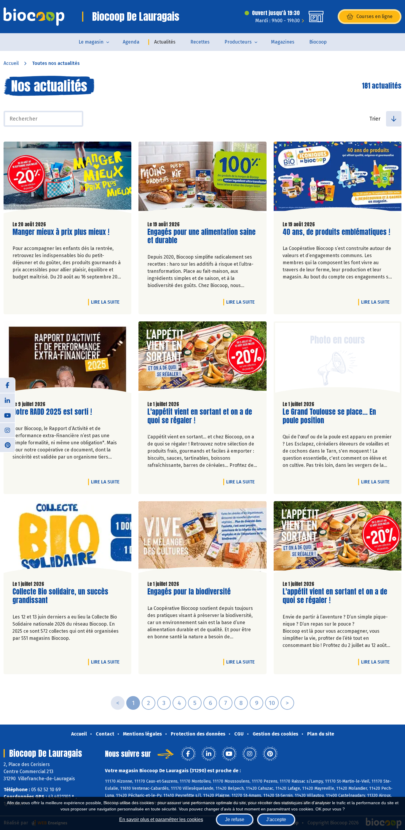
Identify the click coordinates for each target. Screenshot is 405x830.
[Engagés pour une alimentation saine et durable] (202, 179)
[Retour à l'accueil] (34, 16)
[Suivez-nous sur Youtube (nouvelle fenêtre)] (7, 415)
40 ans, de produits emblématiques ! (336, 232)
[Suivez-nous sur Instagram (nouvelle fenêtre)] (7, 429)
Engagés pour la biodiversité (189, 591)
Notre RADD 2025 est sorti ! (52, 412)
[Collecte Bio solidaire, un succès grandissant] (67, 538)
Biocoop (318, 42)
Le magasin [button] (91, 42)
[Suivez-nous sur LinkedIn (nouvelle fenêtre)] (7, 400)
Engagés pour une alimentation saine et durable (201, 236)
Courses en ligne (374, 16)
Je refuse (234, 819)
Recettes (200, 42)
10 (272, 702)
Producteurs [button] (238, 42)
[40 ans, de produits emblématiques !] (337, 179)
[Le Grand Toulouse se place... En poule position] (337, 358)
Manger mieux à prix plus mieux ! (60, 232)
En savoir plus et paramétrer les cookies (161, 819)
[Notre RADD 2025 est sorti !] (67, 358)
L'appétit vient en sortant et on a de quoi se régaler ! (199, 416)
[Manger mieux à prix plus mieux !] (67, 179)
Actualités (165, 42)
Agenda (131, 42)
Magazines (282, 42)
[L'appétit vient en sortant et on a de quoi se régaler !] (202, 358)
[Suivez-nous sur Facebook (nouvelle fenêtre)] (7, 385)
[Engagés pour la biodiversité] (202, 538)
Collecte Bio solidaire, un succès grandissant (60, 596)
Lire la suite (106, 302)
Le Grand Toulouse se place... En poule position (329, 416)
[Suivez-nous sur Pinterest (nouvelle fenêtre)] (7, 444)
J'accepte (276, 819)
